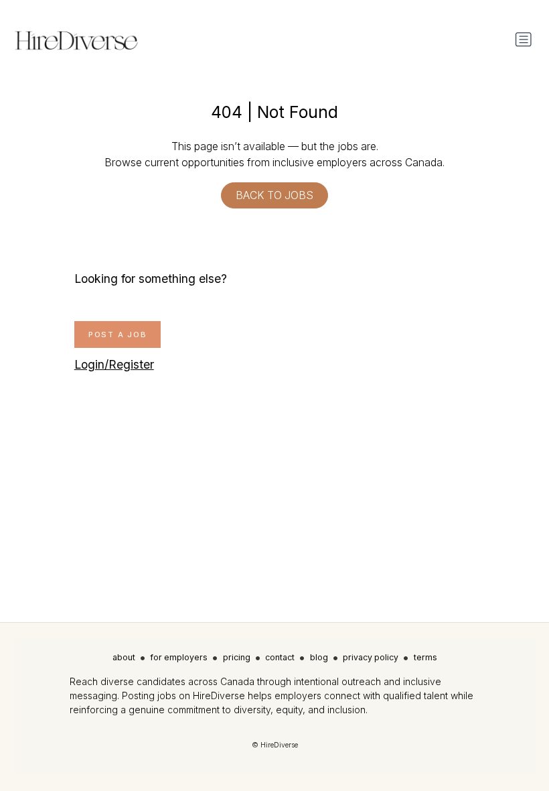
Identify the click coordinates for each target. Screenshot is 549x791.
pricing (236, 657)
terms (425, 657)
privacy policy (370, 657)
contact (280, 657)
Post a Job (117, 334)
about (123, 657)
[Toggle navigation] (523, 39)
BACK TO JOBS (274, 195)
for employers (179, 657)
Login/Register (114, 364)
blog (319, 657)
